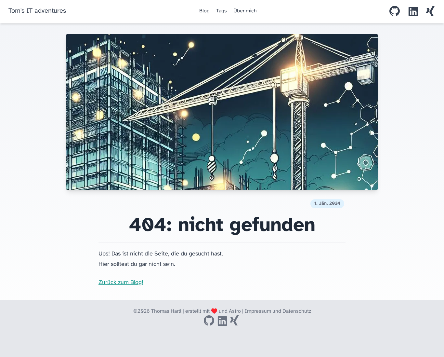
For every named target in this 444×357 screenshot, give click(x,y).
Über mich (245, 11)
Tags (221, 11)
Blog (204, 11)
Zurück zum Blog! (120, 283)
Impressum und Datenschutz (278, 311)
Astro (235, 311)
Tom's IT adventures (37, 10)
